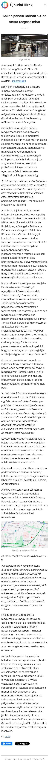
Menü (45, 5)
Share (8, 743)
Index (22, 81)
